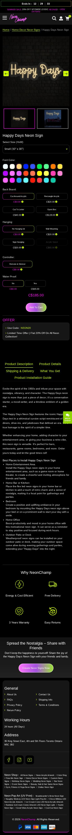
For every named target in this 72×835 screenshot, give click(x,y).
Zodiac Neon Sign (46, 787)
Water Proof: (10, 276)
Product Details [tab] (50, 364)
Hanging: (8, 222)
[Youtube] (29, 759)
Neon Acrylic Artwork (45, 775)
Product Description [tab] (19, 364)
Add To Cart (36, 307)
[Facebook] (8, 759)
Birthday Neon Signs (21, 781)
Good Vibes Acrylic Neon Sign (29, 808)
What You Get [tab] (50, 371)
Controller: (9, 257)
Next (66, 73)
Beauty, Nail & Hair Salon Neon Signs (47, 784)
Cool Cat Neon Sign (54, 808)
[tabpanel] (36, 472)
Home (6, 29)
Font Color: (9, 160)
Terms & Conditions (49, 705)
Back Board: (9, 189)
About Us (12, 694)
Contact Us (44, 694)
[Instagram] (19, 759)
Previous (6, 73)
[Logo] (18, 18)
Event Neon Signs (20, 784)
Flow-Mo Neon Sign (14, 778)
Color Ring (62, 775)
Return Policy (14, 710)
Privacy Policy (14, 705)
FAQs (10, 699)
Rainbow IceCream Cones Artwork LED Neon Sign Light (30, 805)
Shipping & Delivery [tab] (20, 371)
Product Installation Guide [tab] (33, 377)
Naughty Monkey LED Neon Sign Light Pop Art (26, 799)
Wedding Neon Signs (42, 781)
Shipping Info (45, 699)
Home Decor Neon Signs (26, 29)
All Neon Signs (26, 775)
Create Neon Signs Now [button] (36, 668)
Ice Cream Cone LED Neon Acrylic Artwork (44, 802)
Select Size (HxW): (13, 142)
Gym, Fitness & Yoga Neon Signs (20, 787)
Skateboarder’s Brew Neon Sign (49, 796)
